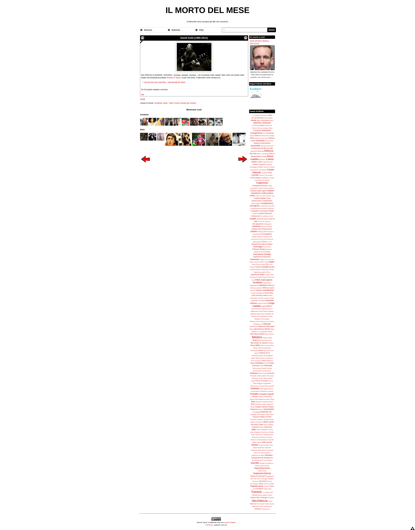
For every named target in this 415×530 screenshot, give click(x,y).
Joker (265, 295)
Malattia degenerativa (258, 314)
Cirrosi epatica (255, 178)
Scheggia (253, 414)
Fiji (267, 264)
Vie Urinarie (260, 504)
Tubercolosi (267, 489)
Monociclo (268, 340)
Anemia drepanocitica (265, 128)
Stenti (262, 455)
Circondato (269, 175)
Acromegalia (268, 118)
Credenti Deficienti (265, 213)
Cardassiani (263, 170)
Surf (251, 478)
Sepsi (261, 424)
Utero (258, 497)
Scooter (269, 417)
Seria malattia (268, 424)
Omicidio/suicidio (257, 355)
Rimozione (259, 402)
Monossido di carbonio (259, 343)
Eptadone (257, 252)
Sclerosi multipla (258, 417)
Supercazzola (264, 466)
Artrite (252, 138)
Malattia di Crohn (267, 316)
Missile (262, 334)
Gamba (271, 267)
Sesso (261, 427)
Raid (256, 399)
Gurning (259, 277)
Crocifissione (265, 216)
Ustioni (253, 497)
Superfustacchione (262, 468)
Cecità (269, 173)
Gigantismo (255, 274)
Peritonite (270, 373)
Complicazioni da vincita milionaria (262, 208)
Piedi (254, 383)
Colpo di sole (270, 196)
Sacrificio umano (260, 404)
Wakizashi (255, 506)
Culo (271, 216)
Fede (266, 262)
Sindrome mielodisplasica (259, 440)
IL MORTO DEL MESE (208, 10)
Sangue (258, 407)
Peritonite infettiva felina (258, 376)
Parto (261, 373)
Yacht (261, 506)
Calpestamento (267, 162)
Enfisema (255, 249)
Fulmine (258, 267)
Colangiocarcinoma (259, 186)
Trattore (266, 486)
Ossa (264, 361)
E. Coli (269, 242)
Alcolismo (265, 120)
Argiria (252, 135)
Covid (271, 211)
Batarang (261, 151)
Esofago (267, 254)
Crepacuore (255, 216)
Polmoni (255, 388)
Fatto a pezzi (254, 262)
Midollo (267, 329)
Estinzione (267, 257)
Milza (272, 329)
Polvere (271, 389)
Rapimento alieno (264, 399)
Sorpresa (262, 445)
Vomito (272, 504)
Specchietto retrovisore (266, 450)
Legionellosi (255, 300)
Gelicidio (257, 269)
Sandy (252, 407)
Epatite (262, 249)
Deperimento (257, 229)
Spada (255, 447)
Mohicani (261, 340)
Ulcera (254, 495)
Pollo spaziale (269, 386)
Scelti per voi (265, 412)
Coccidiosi (258, 180)
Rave (272, 399)
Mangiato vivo (258, 324)
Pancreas (268, 365)
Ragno (252, 399)
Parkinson (254, 373)
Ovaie (252, 363)
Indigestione (267, 283)
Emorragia (257, 247)
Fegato (271, 262)
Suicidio (255, 463)
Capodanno (254, 170)
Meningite (271, 326)
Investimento (268, 290)
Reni (253, 402)
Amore (262, 125)
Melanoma (262, 326)
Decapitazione (258, 224)
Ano (264, 133)
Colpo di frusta (260, 196)
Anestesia (257, 130)
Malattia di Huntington (262, 319)
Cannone (266, 167)
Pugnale (270, 394)
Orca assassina (268, 358)
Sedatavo (260, 419)
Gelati (252, 269)
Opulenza (258, 358)
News (261, 350)
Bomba (253, 156)
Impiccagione (266, 280)
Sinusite (271, 440)
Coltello (257, 198)
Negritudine (267, 348)
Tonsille (271, 484)
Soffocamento (266, 442)
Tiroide (265, 484)
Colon (252, 196)
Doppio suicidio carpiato (260, 236)
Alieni (271, 120)
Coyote (254, 213)
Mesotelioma (259, 329)
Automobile (255, 146)
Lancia (266, 298)
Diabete (253, 231)
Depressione (267, 229)
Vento (270, 501)
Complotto (255, 211)
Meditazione (254, 326)
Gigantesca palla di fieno (262, 272)
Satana (271, 407)
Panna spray (256, 368)
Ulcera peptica (262, 495)
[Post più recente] (145, 164)
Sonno (254, 444)
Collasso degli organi (258, 191)
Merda (252, 329)
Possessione (255, 391)
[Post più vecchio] (242, 164)
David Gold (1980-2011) (194, 38)
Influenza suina (268, 288)
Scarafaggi (256, 412)
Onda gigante (268, 355)
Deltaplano (267, 224)
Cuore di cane (262, 219)
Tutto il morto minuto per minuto (182, 103)
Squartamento (265, 453)
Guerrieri (253, 277)
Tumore (256, 492)
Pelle (265, 373)
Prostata (262, 394)
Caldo (259, 162)
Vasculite (271, 497)
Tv (263, 492)
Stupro (270, 460)
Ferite (254, 264)
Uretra (270, 495)
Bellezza (268, 150)
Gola (262, 274)
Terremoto (263, 481)
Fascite (271, 259)
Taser (259, 478)
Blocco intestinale (263, 154)
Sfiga (253, 429)
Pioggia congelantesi (264, 383)
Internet (252, 290)
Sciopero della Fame (267, 414)
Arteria (257, 135)
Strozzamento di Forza (259, 460)
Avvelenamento (257, 148)
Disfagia (260, 231)
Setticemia (268, 427)
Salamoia (270, 404)
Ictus (257, 279)
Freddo (252, 267)
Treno (272, 486)
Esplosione (257, 257)
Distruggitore (267, 234)
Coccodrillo (266, 180)
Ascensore (264, 138)
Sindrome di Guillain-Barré (264, 434)
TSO (255, 478)
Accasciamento (257, 118)
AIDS (270, 115)
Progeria (270, 391)
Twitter (267, 492)
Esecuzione (258, 254)
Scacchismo (269, 409)
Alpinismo (257, 123)
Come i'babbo (256, 203)
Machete (255, 309)
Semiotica (259, 422)
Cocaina (271, 178)
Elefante (255, 244)
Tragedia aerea (256, 486)
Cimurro (262, 175)
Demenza (256, 226)
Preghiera (263, 391)
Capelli (272, 167)
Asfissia (271, 138)
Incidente (158, 103)
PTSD (266, 363)
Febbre (261, 262)
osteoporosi (266, 509)
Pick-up (270, 381)
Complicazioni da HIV (267, 206)
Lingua (259, 303)
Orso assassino (256, 361)
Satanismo (254, 409)
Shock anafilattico (262, 429)
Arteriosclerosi (265, 135)
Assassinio (260, 141)
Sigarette (258, 432)
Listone (264, 303)
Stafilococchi (256, 455)
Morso (252, 345)
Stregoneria (268, 458)
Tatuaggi (264, 478)
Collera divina (267, 193)
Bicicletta (253, 154)
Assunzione (269, 141)
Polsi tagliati (264, 389)
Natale (255, 348)
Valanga (264, 497)
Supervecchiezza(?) (258, 476)
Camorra (262, 164)
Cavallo (263, 173)
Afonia (253, 120)
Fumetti (265, 267)
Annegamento (256, 133)
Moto (165, 103)
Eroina (267, 252)
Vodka (267, 504)
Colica (265, 188)
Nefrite (260, 348)
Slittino (254, 442)
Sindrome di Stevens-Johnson (262, 437)
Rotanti (270, 402)
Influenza (270, 285)
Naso (272, 345)
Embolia (269, 244)
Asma (253, 141)
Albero (259, 120)
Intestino (259, 290)
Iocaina (253, 293)
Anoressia (270, 133)
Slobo (259, 442)
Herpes (264, 277)
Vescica (253, 504)
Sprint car (257, 453)
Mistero (257, 337)
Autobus (257, 143)
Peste (253, 381)
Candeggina (254, 167)
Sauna (261, 409)
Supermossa (262, 471)
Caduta (270, 159)
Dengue (269, 226)
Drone (264, 242)
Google (266, 274)
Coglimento (262, 182)
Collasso (271, 188)
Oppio (253, 358)
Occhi (268, 353)
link (142, 95)
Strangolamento (257, 458)
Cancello (269, 164)
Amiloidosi (255, 125)
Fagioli (261, 259)
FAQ (201, 30)
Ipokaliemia (260, 293)
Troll (254, 489)
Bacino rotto (268, 148)
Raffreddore (268, 397)
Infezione (263, 285)
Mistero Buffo (267, 338)
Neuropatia (254, 350)
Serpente (255, 427)
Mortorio (148, 30)
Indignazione (254, 285)
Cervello (255, 175)
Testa (261, 484)
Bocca (272, 154)
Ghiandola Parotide (267, 269)
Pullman (255, 397)
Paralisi (263, 368)
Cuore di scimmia (264, 221)
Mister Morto (269, 334)
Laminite (260, 298)
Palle (262, 365)
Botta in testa (262, 156)
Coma (262, 198)
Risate (265, 402)
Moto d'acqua (265, 345)
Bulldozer (262, 159)
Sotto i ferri (269, 445)
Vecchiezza (260, 500)
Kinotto (270, 295)
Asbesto (257, 138)
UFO (271, 492)
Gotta (272, 274)
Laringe (271, 298)
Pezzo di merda (261, 381)
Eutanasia (254, 259)
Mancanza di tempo (267, 321)
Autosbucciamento (267, 146)
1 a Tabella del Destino (260, 115)
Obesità (262, 353)
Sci (258, 414)
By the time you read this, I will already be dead (164, 82)
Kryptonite (253, 298)
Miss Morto (254, 334)
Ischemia (259, 295)
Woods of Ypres (173, 78)
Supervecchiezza (262, 473)
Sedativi (266, 419)
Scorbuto (253, 419)
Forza (271, 264)
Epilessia (269, 249)
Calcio (254, 162)
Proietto (254, 394)
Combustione (267, 201)
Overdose (259, 363)
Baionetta (254, 151)
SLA (253, 404)
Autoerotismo (265, 143)
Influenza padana (256, 288)
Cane (260, 167)
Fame (266, 259)
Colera (260, 188)
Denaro (263, 226)
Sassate (265, 407)
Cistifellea (265, 178)
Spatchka (261, 447)
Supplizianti (270, 476)
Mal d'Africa (264, 311)
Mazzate (267, 324)
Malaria (271, 311)
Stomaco (269, 455)
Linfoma (253, 303)
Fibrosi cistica (260, 264)
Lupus (263, 306)
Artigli (272, 135)
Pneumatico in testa (257, 386)
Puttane (261, 397)
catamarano (268, 506)
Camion (255, 164)
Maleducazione (255, 321)
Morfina (271, 343)
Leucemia (269, 300)
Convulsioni (263, 211)
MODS (269, 306)
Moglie (255, 340)
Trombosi (259, 489)
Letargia (262, 300)
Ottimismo (269, 361)
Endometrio (267, 247)
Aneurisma (266, 130)
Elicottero (262, 244)
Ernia (263, 252)
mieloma (258, 509)
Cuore (253, 218)
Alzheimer (266, 123)
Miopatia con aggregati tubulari (262, 331)
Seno (265, 422)
